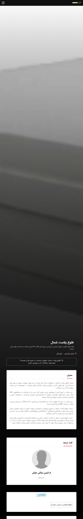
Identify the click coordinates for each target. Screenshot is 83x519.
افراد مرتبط (67, 442)
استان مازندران (69, 353)
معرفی (69, 375)
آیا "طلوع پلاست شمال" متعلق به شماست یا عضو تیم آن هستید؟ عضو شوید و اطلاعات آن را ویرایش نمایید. (41, 361)
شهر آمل (59, 353)
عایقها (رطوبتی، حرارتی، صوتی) (61, 504)
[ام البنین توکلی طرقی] (41, 459)
